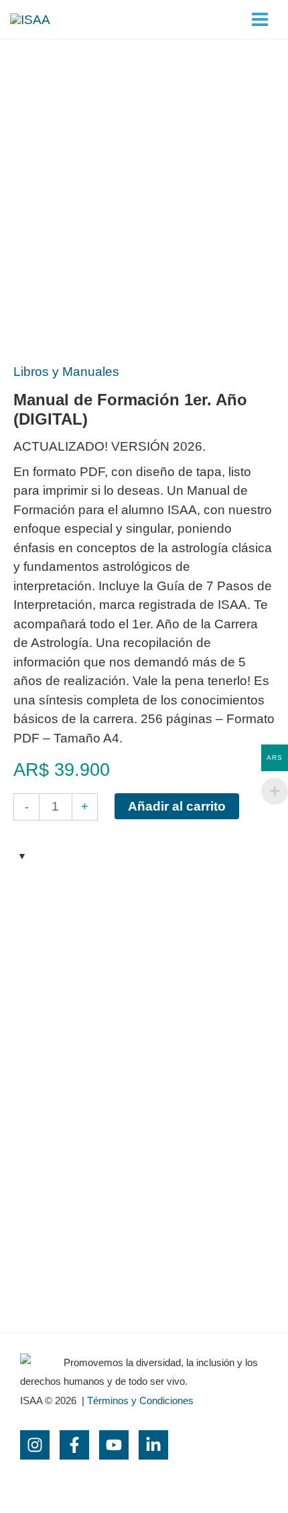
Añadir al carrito (177, 806)
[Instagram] (35, 1445)
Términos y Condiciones (140, 1400)
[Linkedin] (153, 1445)
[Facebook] (74, 1445)
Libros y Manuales (66, 372)
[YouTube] (114, 1445)
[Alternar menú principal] (259, 19)
